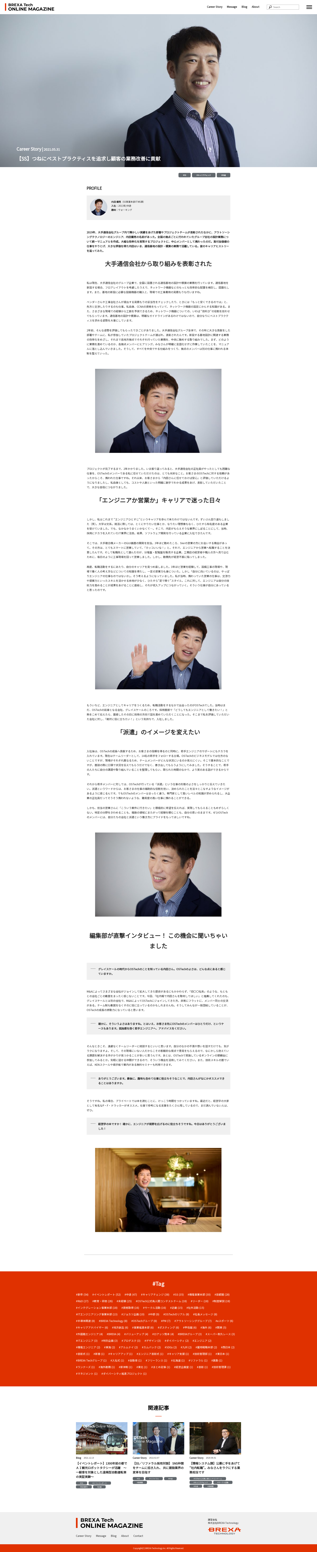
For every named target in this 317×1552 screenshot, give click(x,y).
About (255, 7)
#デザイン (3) (152, 1341)
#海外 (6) (205, 1327)
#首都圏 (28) (222, 1294)
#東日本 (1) (222, 1354)
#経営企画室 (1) (183, 1367)
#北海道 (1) (178, 1360)
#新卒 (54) (82, 1294)
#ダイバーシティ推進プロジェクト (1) (124, 1374)
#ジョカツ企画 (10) (132, 1314)
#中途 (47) (130, 1294)
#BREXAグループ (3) (190, 1334)
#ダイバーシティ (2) (177, 1341)
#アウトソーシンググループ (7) (193, 1321)
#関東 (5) (220, 1327)
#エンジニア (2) (202, 1341)
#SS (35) (178, 1294)
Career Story (214, 7)
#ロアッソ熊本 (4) (163, 1334)
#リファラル (154, 1478)
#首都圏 (140, 1482)
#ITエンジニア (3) (87, 1341)
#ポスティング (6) (168, 1327)
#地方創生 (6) (120, 1327)
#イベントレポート (100, 1483)
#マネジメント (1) (87, 1374)
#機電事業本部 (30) (199, 1294)
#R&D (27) (82, 1301)
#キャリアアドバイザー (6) (92, 1327)
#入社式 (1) (117, 1360)
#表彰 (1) (202, 1367)
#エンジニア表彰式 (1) (150, 1354)
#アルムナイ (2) (128, 1347)
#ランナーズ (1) (85, 1367)
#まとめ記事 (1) (160, 1367)
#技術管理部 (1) (202, 1354)
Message (232, 7)
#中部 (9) (153, 1314)
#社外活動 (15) (195, 1308)
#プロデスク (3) (131, 1341)
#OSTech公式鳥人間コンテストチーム (208, 1478)
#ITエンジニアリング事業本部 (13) (97, 1314)
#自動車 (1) (135, 1360)
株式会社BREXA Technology (223, 1522)
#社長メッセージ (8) (205, 1314)
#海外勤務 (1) (107, 1367)
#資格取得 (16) (130, 1308)
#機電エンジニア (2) (88, 1347)
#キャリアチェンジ (204, 175)
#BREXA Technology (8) (113, 1321)
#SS (184, 175)
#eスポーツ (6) (224, 1321)
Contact (138, 1536)
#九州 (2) (186, 1347)
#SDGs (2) (171, 1347)
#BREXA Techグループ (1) (91, 1360)
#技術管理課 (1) (221, 1367)
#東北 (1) (141, 1367)
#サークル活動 (222, 1482)
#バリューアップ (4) (136, 1334)
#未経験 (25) (124, 1301)
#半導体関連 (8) (85, 1321)
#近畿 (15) (176, 1308)
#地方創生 (84, 1487)
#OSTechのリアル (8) (176, 1314)
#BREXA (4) (113, 1334)
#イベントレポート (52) (106, 1294)
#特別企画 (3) (109, 1341)
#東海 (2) (109, 1347)
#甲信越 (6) (190, 1327)
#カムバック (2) (151, 1347)
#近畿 (99, 1487)
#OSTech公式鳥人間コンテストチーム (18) (161, 1301)
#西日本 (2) (228, 1347)
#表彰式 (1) (83, 1354)
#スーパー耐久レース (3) (220, 1334)
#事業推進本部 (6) (143, 1327)
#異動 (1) (216, 1360)
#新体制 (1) (125, 1367)
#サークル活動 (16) (154, 1308)
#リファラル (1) (198, 1360)
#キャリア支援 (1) (178, 1354)
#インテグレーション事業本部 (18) (97, 1308)
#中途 (223, 175)
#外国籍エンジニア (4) (89, 1334)
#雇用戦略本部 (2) (206, 1347)
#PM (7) (166, 1321)
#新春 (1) (99, 1354)
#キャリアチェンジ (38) (155, 1294)
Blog (244, 7)
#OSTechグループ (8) (144, 1321)
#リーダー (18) (200, 1301)
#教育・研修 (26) (102, 1301)
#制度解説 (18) (221, 1301)
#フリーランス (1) (156, 1360)
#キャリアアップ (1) (120, 1354)
